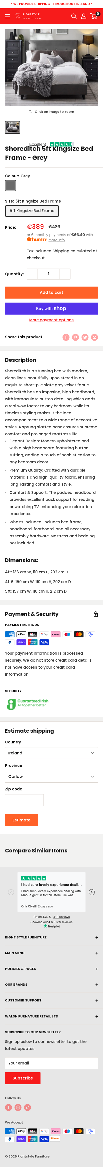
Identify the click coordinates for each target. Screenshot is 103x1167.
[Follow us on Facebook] (8, 1107)
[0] (94, 16)
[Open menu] (7, 16)
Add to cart (51, 292)
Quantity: (14, 274)
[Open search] (74, 16)
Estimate (21, 820)
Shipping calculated (72, 251)
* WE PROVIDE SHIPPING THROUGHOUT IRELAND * (51, 4)
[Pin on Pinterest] (75, 337)
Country (13, 742)
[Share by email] (94, 337)
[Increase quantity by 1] (65, 274)
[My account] (83, 16)
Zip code (13, 789)
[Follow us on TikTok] (27, 1107)
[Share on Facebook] (66, 337)
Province (13, 765)
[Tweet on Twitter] (85, 337)
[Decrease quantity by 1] (32, 274)
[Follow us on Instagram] (18, 1107)
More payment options (51, 320)
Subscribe (22, 1078)
